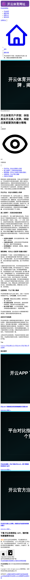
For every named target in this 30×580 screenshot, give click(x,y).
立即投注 (3, 20)
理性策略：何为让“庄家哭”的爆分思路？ (15, 172)
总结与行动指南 (8, 176)
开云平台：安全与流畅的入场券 (13, 168)
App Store (3, 556)
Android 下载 (11, 556)
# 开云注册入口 (9, 345)
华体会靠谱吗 (6, 576)
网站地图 (23, 560)
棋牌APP (6, 15)
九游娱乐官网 (10, 574)
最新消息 (6, 13)
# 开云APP (17, 345)
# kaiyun (3, 345)
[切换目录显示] (1, 165)
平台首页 (6, 11)
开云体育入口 (14, 576)
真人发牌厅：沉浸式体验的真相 (13, 170)
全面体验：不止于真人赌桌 (11, 174)
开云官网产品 (18, 574)
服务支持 (6, 17)
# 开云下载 (23, 345)
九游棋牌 (20, 576)
